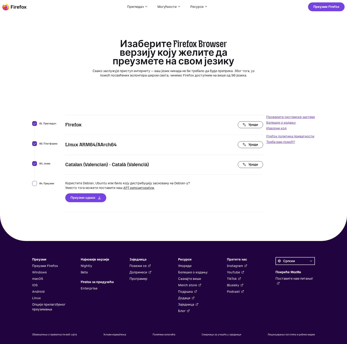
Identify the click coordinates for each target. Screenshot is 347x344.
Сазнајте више (189, 279)
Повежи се (138, 266)
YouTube (233, 272)
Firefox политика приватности (290, 136)
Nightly (86, 266)
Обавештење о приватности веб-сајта (54, 334)
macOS (37, 279)
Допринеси (138, 272)
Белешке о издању (281, 123)
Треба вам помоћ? (280, 142)
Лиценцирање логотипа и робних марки (291, 334)
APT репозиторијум (138, 188)
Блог (182, 311)
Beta (84, 272)
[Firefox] (14, 6)
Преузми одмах (82, 198)
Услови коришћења (114, 334)
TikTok (232, 279)
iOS (35, 285)
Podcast (233, 292)
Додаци (184, 298)
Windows (39, 272)
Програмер (138, 279)
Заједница (186, 304)
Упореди (185, 266)
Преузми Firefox (326, 7)
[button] (137, 7)
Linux (36, 298)
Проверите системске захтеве (290, 117)
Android (38, 292)
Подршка (185, 292)
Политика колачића (164, 334)
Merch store (187, 285)
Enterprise (89, 288)
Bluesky (233, 285)
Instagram (235, 266)
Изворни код (276, 128)
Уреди (253, 125)
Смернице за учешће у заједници (221, 334)
